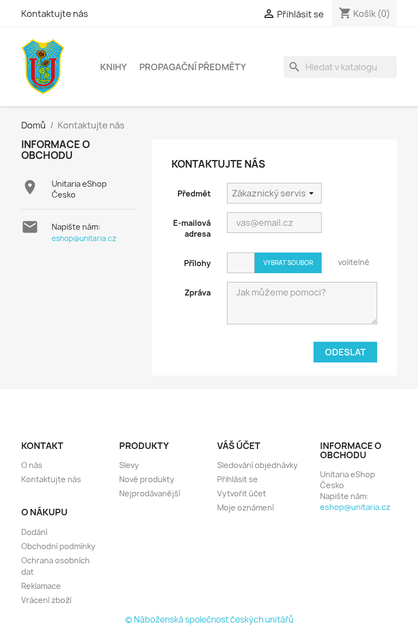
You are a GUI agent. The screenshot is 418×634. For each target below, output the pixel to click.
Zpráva (198, 292)
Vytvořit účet (241, 493)
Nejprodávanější (149, 493)
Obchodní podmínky (58, 546)
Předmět (194, 193)
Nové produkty (146, 479)
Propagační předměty (192, 67)
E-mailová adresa (192, 228)
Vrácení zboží (46, 600)
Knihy (113, 67)
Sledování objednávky (257, 465)
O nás (31, 465)
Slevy (129, 465)
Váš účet (238, 446)
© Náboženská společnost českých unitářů (209, 619)
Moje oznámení (245, 507)
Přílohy (197, 263)
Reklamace (41, 586)
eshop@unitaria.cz (84, 238)
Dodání (34, 532)
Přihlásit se (237, 479)
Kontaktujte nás (54, 14)
